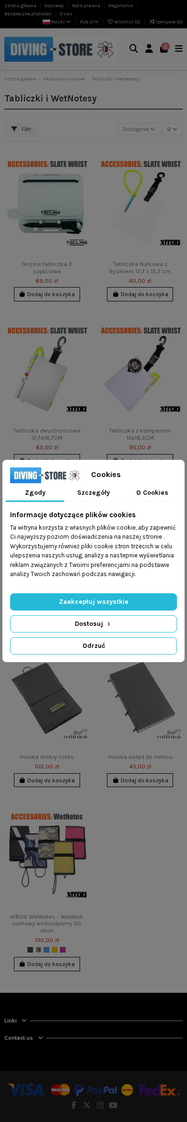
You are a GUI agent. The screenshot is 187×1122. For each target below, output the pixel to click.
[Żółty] (55, 950)
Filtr (25, 129)
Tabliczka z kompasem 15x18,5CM (140, 434)
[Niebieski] (46, 950)
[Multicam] (38, 950)
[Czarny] (30, 950)
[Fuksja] (63, 950)
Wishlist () (127, 22)
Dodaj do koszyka (51, 294)
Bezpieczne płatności (28, 14)
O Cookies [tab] (152, 493)
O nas (66, 14)
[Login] (149, 49)
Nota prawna (86, 6)
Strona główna (20, 6)
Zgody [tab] (35, 493)
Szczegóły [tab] (93, 493)
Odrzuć (93, 646)
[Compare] (82, 176)
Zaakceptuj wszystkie (94, 602)
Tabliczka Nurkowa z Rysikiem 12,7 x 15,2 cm (140, 267)
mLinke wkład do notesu (140, 757)
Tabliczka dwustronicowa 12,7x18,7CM (47, 434)
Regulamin (121, 6)
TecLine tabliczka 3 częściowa (47, 267)
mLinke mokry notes (47, 757)
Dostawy (55, 6)
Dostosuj (90, 624)
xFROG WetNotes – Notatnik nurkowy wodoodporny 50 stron (46, 923)
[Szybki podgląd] (82, 192)
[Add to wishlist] (82, 160)
